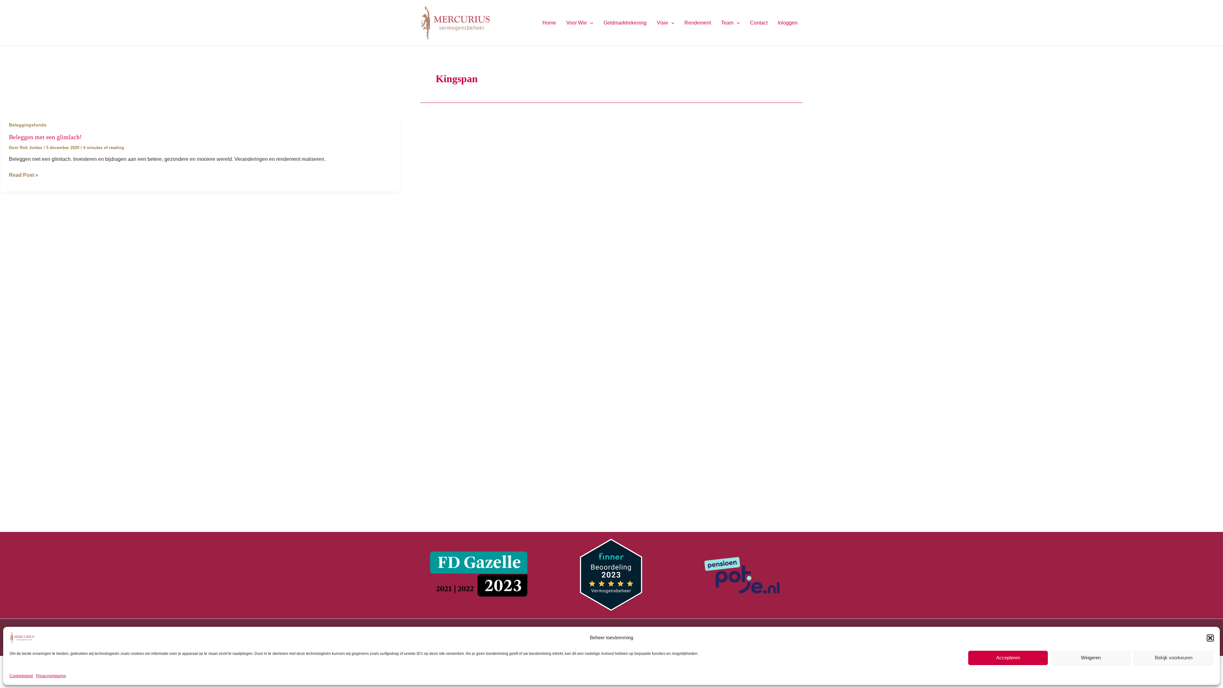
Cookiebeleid (21, 676)
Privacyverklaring (51, 676)
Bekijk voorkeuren (1173, 657)
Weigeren (1091, 657)
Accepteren (1008, 657)
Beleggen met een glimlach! (45, 136)
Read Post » (23, 175)
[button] (1210, 638)
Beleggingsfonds (27, 124)
